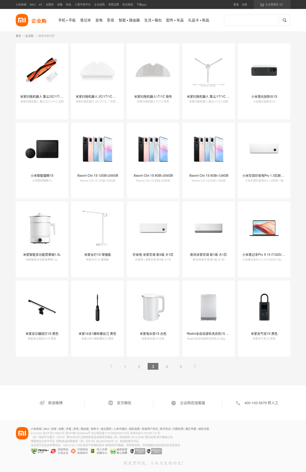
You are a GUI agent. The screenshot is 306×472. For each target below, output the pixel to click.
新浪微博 (55, 402)
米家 (53, 429)
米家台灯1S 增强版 (97, 254)
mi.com (37, 433)
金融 (59, 4)
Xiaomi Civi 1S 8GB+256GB (153, 175)
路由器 (85, 429)
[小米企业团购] (22, 20)
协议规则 (127, 4)
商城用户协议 (150, 429)
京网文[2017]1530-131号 (145, 433)
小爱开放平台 (83, 4)
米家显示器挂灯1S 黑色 (42, 333)
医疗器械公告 (165, 437)
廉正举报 (190, 429)
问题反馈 (178, 429)
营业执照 (150, 437)
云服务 (50, 4)
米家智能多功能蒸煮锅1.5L (42, 254)
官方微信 (124, 402)
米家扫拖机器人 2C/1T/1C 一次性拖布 (102, 96)
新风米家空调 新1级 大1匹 (208, 254)
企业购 (29, 36)
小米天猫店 (120, 429)
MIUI (32, 4)
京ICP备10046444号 (78, 433)
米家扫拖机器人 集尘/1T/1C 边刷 (210, 96)
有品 (68, 4)
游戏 (76, 429)
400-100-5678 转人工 (261, 402)
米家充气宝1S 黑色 (264, 333)
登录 (236, 4)
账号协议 (165, 429)
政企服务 (106, 429)
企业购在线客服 (192, 402)
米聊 (61, 429)
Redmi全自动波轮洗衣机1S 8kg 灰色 (212, 333)
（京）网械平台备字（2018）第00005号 (55, 437)
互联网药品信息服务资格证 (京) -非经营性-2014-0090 (112, 437)
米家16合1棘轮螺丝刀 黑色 (97, 333)
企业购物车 (272, 4)
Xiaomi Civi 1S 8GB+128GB (208, 175)
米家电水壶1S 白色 (153, 333)
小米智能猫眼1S (42, 175)
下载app (141, 4)
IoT (40, 4)
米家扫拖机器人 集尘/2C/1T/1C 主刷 (45, 96)
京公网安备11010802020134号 (110, 433)
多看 (68, 429)
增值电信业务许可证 (43, 441)
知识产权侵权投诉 (93, 445)
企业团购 (99, 4)
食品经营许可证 (129, 441)
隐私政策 (134, 429)
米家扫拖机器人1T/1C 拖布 (153, 96)
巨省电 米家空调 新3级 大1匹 (153, 254)
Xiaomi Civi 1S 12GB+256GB (97, 175)
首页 (18, 36)
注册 (244, 4)
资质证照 (113, 4)
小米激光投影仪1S (264, 96)
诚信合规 (203, 429)
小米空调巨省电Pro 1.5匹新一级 (264, 175)
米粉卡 (95, 429)
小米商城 (21, 4)
